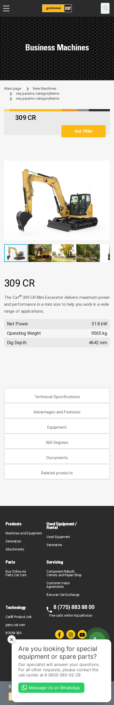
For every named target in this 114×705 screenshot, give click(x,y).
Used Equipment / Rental (61, 525)
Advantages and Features (57, 412)
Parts (10, 562)
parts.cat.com (15, 625)
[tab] (57, 395)
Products (14, 524)
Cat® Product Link (19, 617)
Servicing (54, 562)
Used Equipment (58, 537)
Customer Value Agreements (58, 585)
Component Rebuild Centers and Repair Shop (63, 573)
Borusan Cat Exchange (62, 595)
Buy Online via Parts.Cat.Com (16, 573)
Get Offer (83, 131)
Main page (12, 88)
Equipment (57, 427)
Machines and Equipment (24, 533)
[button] (104, 165)
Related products (57, 472)
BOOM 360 (14, 633)
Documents (57, 457)
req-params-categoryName (37, 93)
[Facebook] (59, 634)
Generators (13, 541)
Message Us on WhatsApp (54, 687)
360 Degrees (57, 442)
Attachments (15, 549)
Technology (16, 607)
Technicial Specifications (57, 396)
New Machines (44, 88)
